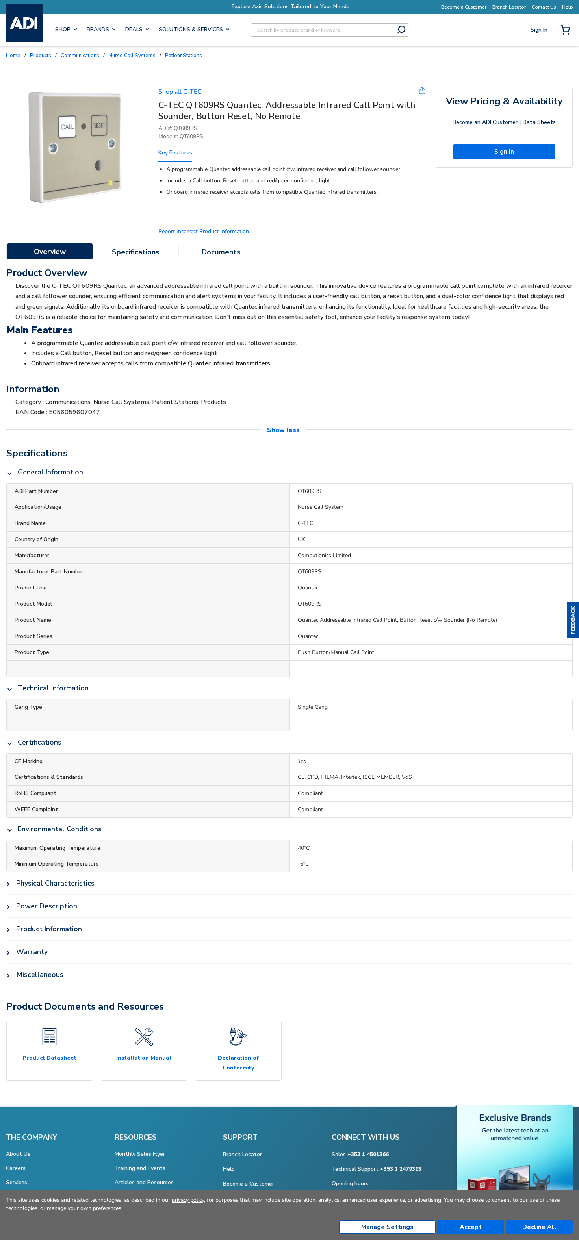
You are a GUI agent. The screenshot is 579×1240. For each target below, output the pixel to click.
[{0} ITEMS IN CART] (567, 30)
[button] (573, 620)
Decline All (539, 1227)
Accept (471, 1227)
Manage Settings (387, 1227)
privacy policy (188, 1200)
